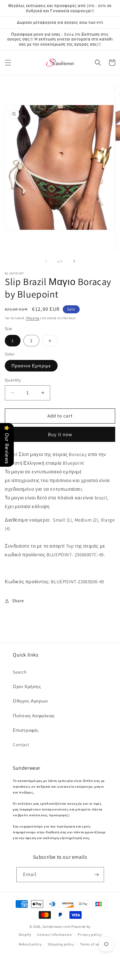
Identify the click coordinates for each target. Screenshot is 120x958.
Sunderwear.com (57, 926)
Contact (21, 745)
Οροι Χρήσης (27, 686)
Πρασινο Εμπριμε (31, 366)
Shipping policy (61, 944)
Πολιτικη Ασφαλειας (34, 716)
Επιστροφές (26, 730)
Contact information (54, 934)
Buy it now (60, 434)
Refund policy (30, 944)
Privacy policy (89, 934)
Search (20, 672)
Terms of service (93, 944)
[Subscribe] (97, 874)
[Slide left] (46, 261)
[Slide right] (74, 261)
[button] (8, 63)
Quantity (13, 380)
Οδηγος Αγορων (30, 701)
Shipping (32, 318)
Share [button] (18, 601)
